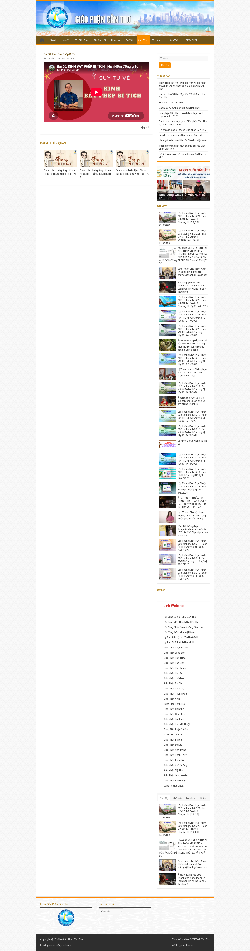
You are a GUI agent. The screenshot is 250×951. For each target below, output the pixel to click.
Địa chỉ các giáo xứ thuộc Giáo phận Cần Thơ (182, 130)
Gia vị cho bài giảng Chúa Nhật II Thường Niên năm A (132, 172)
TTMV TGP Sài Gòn (174, 734)
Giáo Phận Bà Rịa (173, 739)
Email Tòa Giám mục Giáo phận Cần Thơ (180, 135)
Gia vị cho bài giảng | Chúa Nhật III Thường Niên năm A (95, 174)
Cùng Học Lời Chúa (174, 785)
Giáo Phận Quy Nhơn (174, 714)
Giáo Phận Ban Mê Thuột (177, 724)
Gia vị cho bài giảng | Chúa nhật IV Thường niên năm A (60, 172)
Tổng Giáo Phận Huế (174, 704)
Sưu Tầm (142, 40)
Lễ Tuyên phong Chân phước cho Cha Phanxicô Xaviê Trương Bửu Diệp (193, 372)
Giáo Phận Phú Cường (175, 765)
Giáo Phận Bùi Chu (173, 683)
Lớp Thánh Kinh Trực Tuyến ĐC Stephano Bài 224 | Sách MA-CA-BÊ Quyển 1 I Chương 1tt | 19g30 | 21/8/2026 (183, 219)
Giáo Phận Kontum (174, 719)
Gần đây (164, 798)
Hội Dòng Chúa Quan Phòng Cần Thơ (183, 627)
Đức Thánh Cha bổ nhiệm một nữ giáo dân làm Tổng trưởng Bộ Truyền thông (192, 515)
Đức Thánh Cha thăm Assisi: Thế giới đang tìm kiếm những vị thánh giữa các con (193, 271)
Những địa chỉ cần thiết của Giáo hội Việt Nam (183, 140)
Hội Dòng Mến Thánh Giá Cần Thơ (181, 622)
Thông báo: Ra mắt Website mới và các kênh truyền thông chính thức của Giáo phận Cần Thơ (182, 85)
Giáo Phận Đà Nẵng (174, 709)
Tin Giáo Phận (82, 40)
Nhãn (203, 798)
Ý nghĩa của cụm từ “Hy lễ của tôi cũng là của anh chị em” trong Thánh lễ (191, 400)
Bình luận (191, 798)
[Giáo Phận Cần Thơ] (125, 18)
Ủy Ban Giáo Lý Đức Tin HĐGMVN (181, 637)
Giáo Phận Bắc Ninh (174, 663)
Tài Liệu (156, 40)
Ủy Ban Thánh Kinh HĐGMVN (179, 642)
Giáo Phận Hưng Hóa (175, 657)
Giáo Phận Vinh (172, 698)
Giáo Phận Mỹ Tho (173, 770)
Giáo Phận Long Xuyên (176, 775)
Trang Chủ (42, 39)
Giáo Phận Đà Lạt (173, 744)
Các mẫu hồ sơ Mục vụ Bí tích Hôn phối (179, 108)
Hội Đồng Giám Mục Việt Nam (179, 632)
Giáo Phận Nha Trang (175, 750)
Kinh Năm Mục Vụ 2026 (171, 102)
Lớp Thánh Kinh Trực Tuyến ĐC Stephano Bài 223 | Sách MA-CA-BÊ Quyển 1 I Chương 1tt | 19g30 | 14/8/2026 (183, 236)
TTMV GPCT (191, 40)
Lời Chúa (53, 40)
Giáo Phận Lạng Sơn (174, 652)
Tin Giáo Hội (100, 40)
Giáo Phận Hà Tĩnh (173, 673)
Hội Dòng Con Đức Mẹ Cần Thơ (180, 617)
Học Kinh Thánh (172, 40)
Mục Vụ (66, 40)
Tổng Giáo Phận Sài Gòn (176, 729)
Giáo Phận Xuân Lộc (174, 760)
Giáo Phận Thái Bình (174, 678)
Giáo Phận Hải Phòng (175, 668)
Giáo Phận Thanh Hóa (175, 693)
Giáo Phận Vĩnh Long (175, 780)
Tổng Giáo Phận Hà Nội (176, 647)
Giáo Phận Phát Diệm (175, 688)
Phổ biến (177, 798)
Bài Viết (129, 40)
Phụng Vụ (115, 40)
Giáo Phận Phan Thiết (175, 755)
